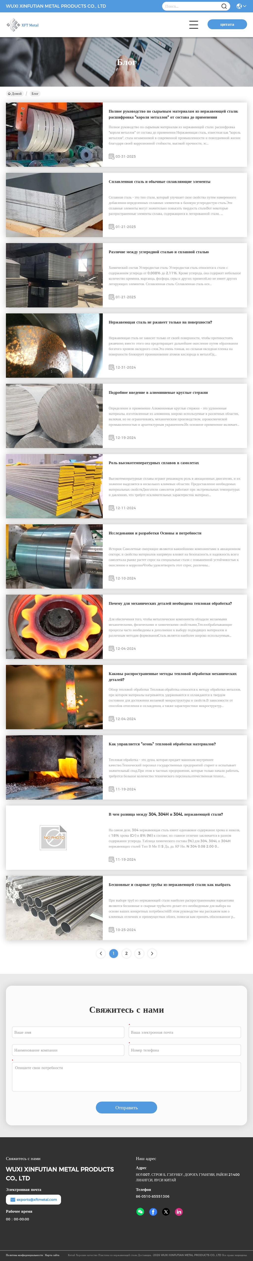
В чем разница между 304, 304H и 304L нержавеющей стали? (166, 814)
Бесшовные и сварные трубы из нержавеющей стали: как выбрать (170, 884)
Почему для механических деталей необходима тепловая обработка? (170, 603)
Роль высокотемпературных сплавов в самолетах (154, 462)
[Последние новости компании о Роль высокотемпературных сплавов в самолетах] (54, 517)
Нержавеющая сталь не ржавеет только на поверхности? (160, 322)
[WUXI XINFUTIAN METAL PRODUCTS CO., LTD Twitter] (166, 1212)
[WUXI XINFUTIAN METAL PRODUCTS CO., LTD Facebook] (153, 1212)
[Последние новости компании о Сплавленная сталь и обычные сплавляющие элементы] (54, 236)
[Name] (224, 6)
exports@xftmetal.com (37, 1199)
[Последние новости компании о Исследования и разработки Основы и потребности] (54, 587)
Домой (17, 93)
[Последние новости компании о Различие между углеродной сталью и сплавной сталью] (54, 306)
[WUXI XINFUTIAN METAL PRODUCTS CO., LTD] (33, 24)
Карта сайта (52, 1255)
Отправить (126, 1107)
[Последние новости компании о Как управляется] (54, 798)
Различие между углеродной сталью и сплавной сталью (159, 252)
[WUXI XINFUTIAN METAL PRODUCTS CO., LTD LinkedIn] (178, 1212)
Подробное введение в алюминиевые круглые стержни (158, 392)
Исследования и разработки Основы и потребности (155, 533)
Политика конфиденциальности (24, 1255)
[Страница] (152, 953)
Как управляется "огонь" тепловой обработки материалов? (162, 744)
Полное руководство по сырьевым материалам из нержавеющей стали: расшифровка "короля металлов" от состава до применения (173, 114)
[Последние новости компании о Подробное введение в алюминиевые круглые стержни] (54, 447)
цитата (227, 24)
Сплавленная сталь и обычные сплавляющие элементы (160, 181)
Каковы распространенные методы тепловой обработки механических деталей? (173, 676)
